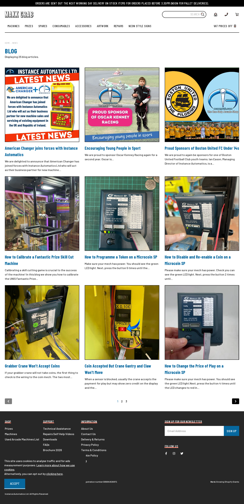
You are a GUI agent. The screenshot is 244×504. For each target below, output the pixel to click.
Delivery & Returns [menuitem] (92, 439)
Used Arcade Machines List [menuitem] (22, 439)
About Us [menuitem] (87, 428)
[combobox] (184, 14)
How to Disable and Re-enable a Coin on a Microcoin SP (198, 260)
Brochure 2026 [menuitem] (52, 450)
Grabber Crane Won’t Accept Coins (32, 365)
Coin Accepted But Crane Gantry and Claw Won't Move (118, 369)
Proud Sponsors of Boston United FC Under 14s (202, 148)
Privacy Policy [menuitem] (90, 444)
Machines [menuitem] (11, 434)
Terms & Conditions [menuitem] (93, 450)
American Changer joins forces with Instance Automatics (41, 151)
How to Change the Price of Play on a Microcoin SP (194, 369)
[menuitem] (13, 25)
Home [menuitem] (7, 42)
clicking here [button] (54, 473)
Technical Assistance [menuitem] (57, 428)
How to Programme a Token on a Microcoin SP (121, 256)
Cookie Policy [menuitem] (89, 455)
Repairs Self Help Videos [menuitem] (58, 434)
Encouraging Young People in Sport (113, 148)
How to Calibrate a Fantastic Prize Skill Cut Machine (39, 260)
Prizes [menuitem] (9, 428)
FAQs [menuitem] (46, 444)
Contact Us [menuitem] (88, 434)
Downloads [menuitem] (50, 439)
